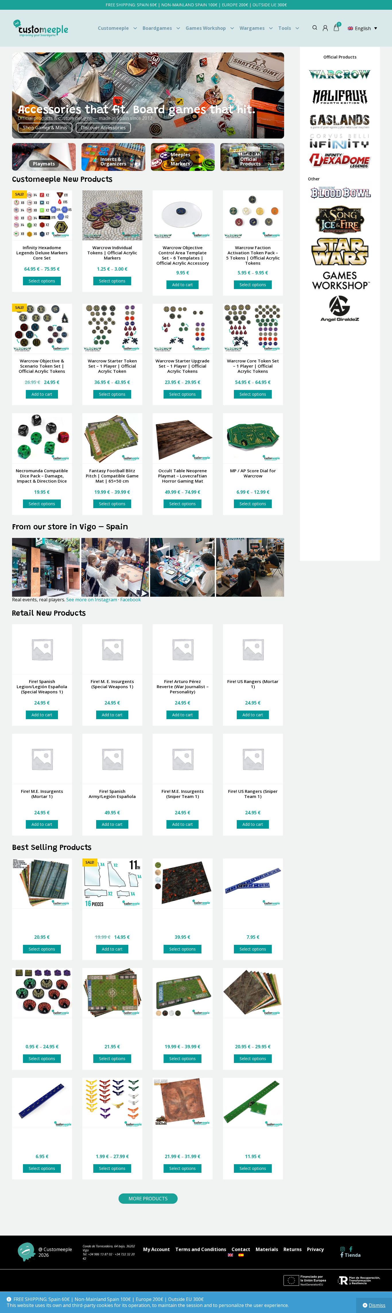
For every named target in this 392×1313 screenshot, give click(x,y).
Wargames (252, 28)
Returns (293, 1249)
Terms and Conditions (200, 1249)
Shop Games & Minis (45, 127)
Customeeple (113, 28)
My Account (156, 1249)
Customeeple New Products (62, 180)
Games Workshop (206, 28)
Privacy (315, 1249)
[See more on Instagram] (148, 567)
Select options (42, 281)
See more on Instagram (91, 599)
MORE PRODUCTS (148, 1198)
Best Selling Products (52, 848)
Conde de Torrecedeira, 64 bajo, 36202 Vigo (109, 1248)
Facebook (130, 599)
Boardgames (157, 28)
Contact (241, 1249)
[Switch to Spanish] (241, 1255)
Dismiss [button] (377, 1305)
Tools (284, 28)
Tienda (352, 1255)
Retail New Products (49, 614)
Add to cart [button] (182, 284)
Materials (267, 1249)
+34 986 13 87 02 (100, 1254)
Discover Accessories (103, 127)
